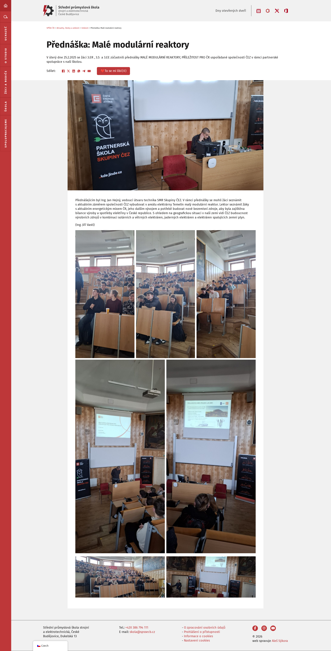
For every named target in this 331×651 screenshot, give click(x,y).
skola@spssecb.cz (142, 632)
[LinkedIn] (73, 71)
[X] (68, 71)
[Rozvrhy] (259, 11)
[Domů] (5, 5)
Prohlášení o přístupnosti (202, 632)
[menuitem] (5, 5)
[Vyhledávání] (5, 16)
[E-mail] (89, 71)
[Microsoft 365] (286, 11)
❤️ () (113, 71)
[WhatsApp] (78, 71)
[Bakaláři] (268, 11)
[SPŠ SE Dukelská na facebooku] (255, 628)
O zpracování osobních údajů (204, 627)
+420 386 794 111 (136, 627)
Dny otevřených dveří (230, 11)
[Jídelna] (277, 11)
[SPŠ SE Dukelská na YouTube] (273, 628)
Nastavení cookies (197, 640)
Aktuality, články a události (68, 28)
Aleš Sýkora (280, 641)
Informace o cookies (198, 636)
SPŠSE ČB (50, 28)
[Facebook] (63, 71)
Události (84, 28)
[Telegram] (84, 71)
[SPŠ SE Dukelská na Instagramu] (264, 628)
